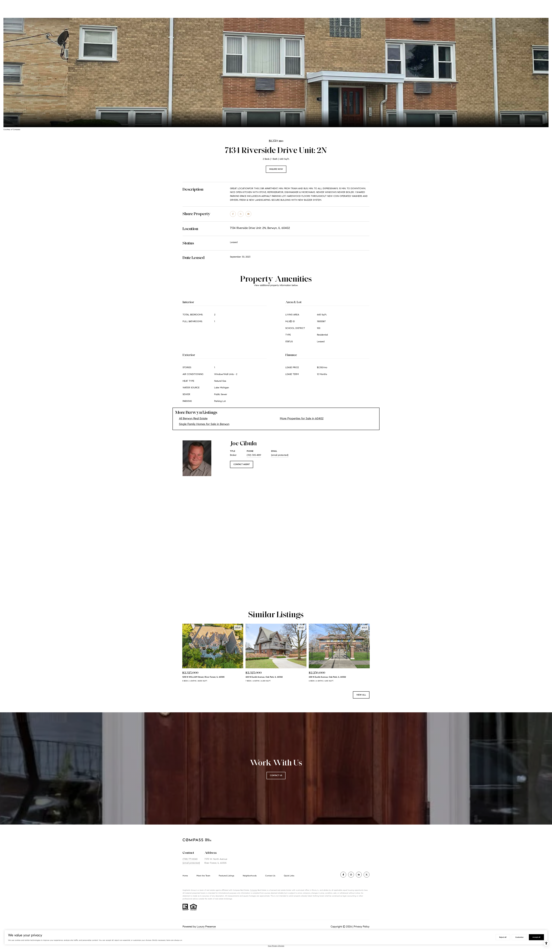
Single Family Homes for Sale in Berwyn (204, 424)
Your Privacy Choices (276, 946)
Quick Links (289, 875)
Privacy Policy (361, 926)
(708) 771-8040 (190, 859)
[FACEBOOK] (343, 874)
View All (361, 695)
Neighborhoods (250, 875)
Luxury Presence (206, 926)
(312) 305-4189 (254, 455)
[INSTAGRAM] (351, 874)
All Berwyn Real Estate (193, 418)
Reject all (502, 937)
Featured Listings (226, 875)
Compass (253, 890)
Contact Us (270, 876)
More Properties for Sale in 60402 (302, 418)
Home (185, 875)
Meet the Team (203, 875)
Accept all (536, 937)
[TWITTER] (366, 874)
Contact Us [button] (276, 775)
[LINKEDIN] (359, 874)
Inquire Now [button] (276, 169)
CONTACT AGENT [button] (241, 464)
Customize (519, 937)
